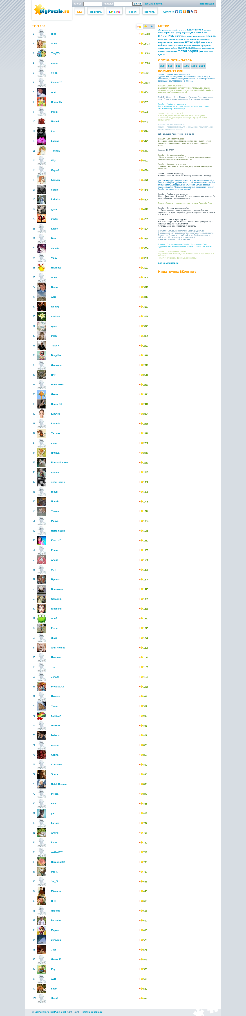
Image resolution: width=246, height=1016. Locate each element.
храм (211, 52)
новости (132, 11)
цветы (161, 54)
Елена (54, 550)
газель (55, 745)
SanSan (55, 180)
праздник (196, 45)
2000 (202, 65)
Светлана (56, 764)
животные (180, 36)
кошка (186, 39)
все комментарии (168, 263)
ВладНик (56, 355)
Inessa (54, 793)
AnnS (54, 618)
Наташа (55, 696)
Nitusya (55, 452)
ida (53, 131)
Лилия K (56, 959)
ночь (203, 42)
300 (162, 65)
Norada (55, 501)
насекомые (179, 42)
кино (166, 39)
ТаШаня (55, 433)
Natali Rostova (59, 784)
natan (54, 988)
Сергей (55, 170)
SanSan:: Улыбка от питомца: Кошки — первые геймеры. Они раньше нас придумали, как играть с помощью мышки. (185, 127)
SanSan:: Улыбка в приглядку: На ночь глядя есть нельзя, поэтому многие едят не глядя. (185, 174)
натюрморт (192, 41)
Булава (55, 579)
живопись (166, 36)
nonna (54, 63)
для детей (196, 32)
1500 (194, 65)
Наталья (56, 657)
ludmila (55, 199)
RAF (53, 374)
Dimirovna (57, 589)
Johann (55, 677)
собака (174, 48)
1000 (186, 65)
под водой (178, 45)
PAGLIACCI (57, 686)
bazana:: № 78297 (166, 150)
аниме (183, 30)
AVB (53, 979)
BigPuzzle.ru (42, 1012)
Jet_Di (54, 881)
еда (205, 33)
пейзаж (162, 45)
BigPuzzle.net (58, 1012)
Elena (54, 628)
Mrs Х (54, 871)
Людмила (56, 365)
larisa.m (55, 735)
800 (178, 65)
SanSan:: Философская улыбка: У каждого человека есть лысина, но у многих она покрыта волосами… (185, 166)
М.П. (53, 569)
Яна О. (55, 998)
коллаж (172, 39)
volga (54, 72)
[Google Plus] (196, 11)
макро (200, 39)
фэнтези (203, 51)
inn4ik (54, 219)
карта (160, 39)
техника (161, 52)
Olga (53, 160)
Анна (54, 43)
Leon (54, 842)
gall (53, 813)
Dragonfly (56, 102)
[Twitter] (181, 11)
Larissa (55, 823)
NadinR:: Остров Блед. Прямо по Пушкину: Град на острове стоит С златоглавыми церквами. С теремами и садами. (185, 98)
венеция (207, 30)
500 (170, 65)
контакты (149, 11)
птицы (161, 48)
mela (54, 443)
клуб (79, 11)
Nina (53, 33)
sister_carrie (58, 482)
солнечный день (187, 48)
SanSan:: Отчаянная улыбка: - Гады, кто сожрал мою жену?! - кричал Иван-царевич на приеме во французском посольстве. (184, 157)
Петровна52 (58, 862)
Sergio (55, 189)
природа (206, 45)
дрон (54, 209)
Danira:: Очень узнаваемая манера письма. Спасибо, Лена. (185, 203)
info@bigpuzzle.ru (92, 1012)
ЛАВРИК (56, 725)
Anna (54, 277)
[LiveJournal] (192, 11)
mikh (54, 336)
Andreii (55, 832)
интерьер (211, 36)
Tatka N (55, 345)
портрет (187, 45)
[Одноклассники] (184, 11)
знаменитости (198, 36)
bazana (55, 141)
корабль (179, 39)
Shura (54, 774)
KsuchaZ (56, 540)
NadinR (55, 121)
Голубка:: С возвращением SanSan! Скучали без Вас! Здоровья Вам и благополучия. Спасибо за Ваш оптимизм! (185, 245)
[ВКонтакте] (177, 11)
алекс (54, 228)
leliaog (55, 306)
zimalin (55, 248)
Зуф (53, 949)
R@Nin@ (56, 267)
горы (173, 33)
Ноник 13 (56, 404)
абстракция (163, 30)
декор (178, 33)
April (54, 297)
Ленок (54, 394)
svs (53, 667)
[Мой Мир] (188, 11)
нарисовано (165, 42)
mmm (54, 111)
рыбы (167, 48)
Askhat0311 (57, 852)
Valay (54, 258)
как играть (96, 11)
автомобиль (174, 30)
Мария (55, 930)
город (167, 33)
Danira (54, 287)
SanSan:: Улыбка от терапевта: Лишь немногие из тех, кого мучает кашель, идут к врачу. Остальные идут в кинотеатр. (184, 106)
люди (193, 39)
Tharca (55, 511)
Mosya (54, 521)
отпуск (209, 42)
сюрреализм (208, 48)
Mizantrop (56, 891)
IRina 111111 (57, 384)
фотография (188, 51)
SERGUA (56, 716)
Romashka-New (59, 462)
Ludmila (55, 423)
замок (189, 36)
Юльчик (55, 413)
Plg (53, 969)
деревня (186, 33)
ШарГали (56, 608)
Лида (54, 638)
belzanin (56, 920)
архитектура (195, 29)
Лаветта (55, 910)
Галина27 (56, 82)
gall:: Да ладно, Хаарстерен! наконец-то (176, 134)
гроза (54, 326)
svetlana (55, 316)
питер (170, 45)
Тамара (55, 150)
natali (54, 803)
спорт (199, 48)
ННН (53, 901)
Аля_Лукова (58, 647)
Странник (56, 599)
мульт (206, 39)
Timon (54, 706)
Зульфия (56, 940)
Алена (54, 560)
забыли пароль (154, 3)
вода (160, 33)
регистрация (207, 3)
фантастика (171, 52)
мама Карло (58, 530)
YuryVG (55, 53)
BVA (53, 238)
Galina (54, 754)
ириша (55, 472)
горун (54, 491)
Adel (53, 92)
